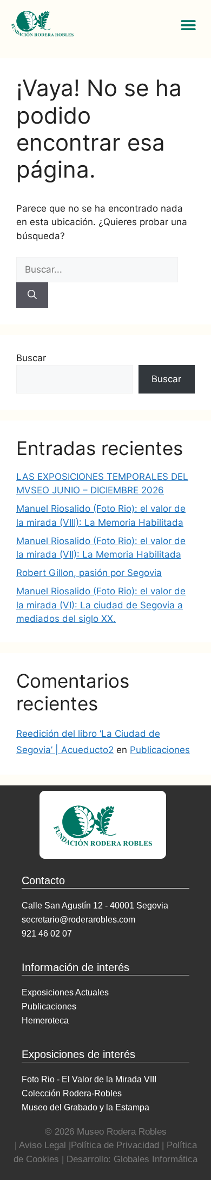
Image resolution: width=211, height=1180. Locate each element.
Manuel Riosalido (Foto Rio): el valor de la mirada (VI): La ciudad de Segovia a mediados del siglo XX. (101, 605)
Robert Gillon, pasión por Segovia (89, 572)
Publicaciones (160, 749)
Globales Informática (155, 1159)
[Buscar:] (97, 269)
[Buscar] (32, 295)
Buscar (31, 357)
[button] (188, 24)
